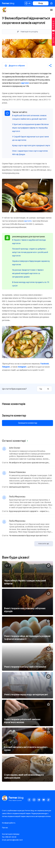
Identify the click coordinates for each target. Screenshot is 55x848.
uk (29, 3)
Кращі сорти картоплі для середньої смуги (31, 145)
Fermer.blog (4, 10)
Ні (48, 389)
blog (8, 3)
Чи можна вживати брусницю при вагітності (28, 536)
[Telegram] (39, 800)
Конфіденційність (8, 823)
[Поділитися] (50, 65)
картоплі (25, 83)
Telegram (6, 367)
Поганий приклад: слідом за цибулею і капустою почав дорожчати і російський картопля (30, 252)
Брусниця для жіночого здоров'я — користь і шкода (28, 511)
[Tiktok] (48, 800)
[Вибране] (51, 3)
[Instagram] (34, 800)
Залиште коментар (14, 415)
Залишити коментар (27, 423)
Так (40, 389)
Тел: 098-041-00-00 (9, 837)
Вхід (40, 3)
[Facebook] (29, 800)
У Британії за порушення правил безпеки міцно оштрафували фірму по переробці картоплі (30, 127)
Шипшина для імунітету (19, 487)
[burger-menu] (51, 9)
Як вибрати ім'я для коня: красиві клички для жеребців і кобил (28, 463)
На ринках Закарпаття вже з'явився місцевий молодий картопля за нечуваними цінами (27, 273)
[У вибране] (48, 565)
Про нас (5, 828)
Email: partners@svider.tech (12, 840)
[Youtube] (44, 800)
